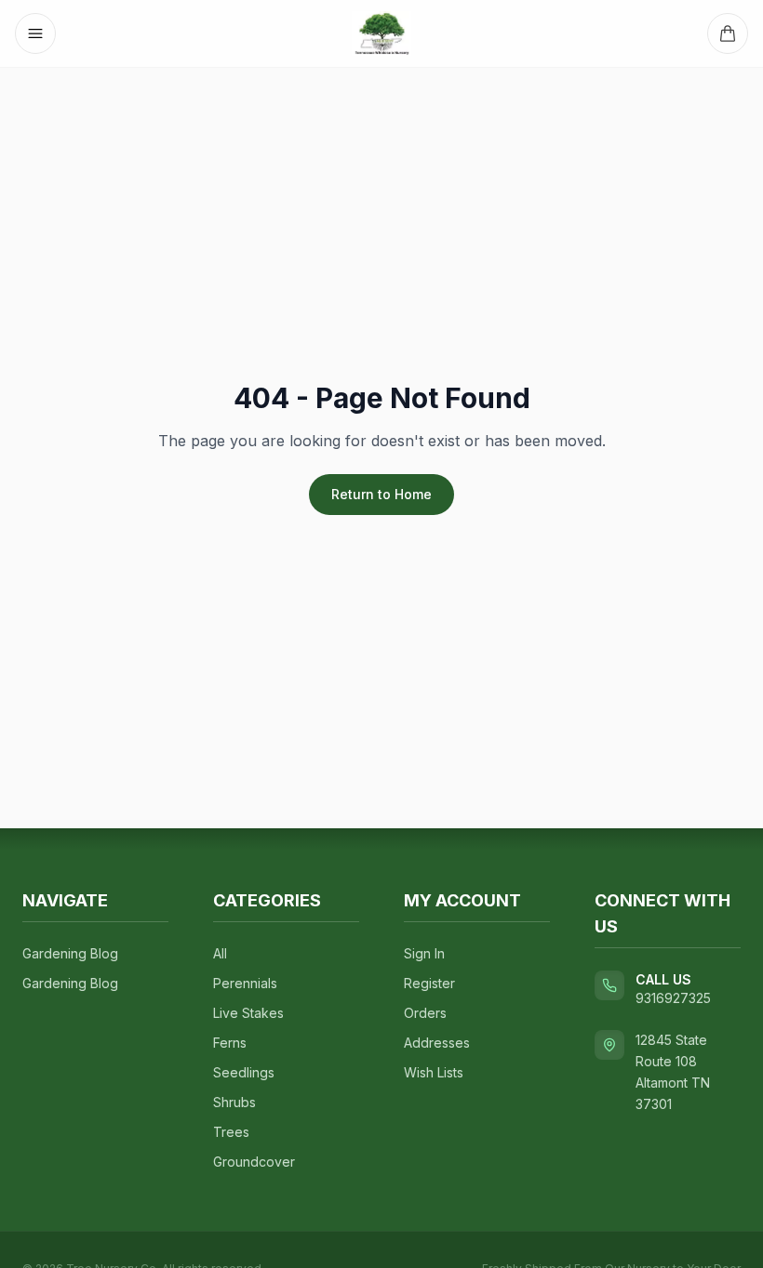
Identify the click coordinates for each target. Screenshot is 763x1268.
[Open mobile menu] (35, 33)
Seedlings (243, 1072)
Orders (425, 1013)
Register (429, 983)
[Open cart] (727, 33)
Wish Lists (433, 1072)
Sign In (424, 953)
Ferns (230, 1042)
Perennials (245, 983)
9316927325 (673, 998)
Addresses (437, 1042)
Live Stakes (248, 1013)
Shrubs (234, 1102)
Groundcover (254, 1161)
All (220, 953)
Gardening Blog (70, 953)
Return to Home (381, 494)
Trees (231, 1132)
